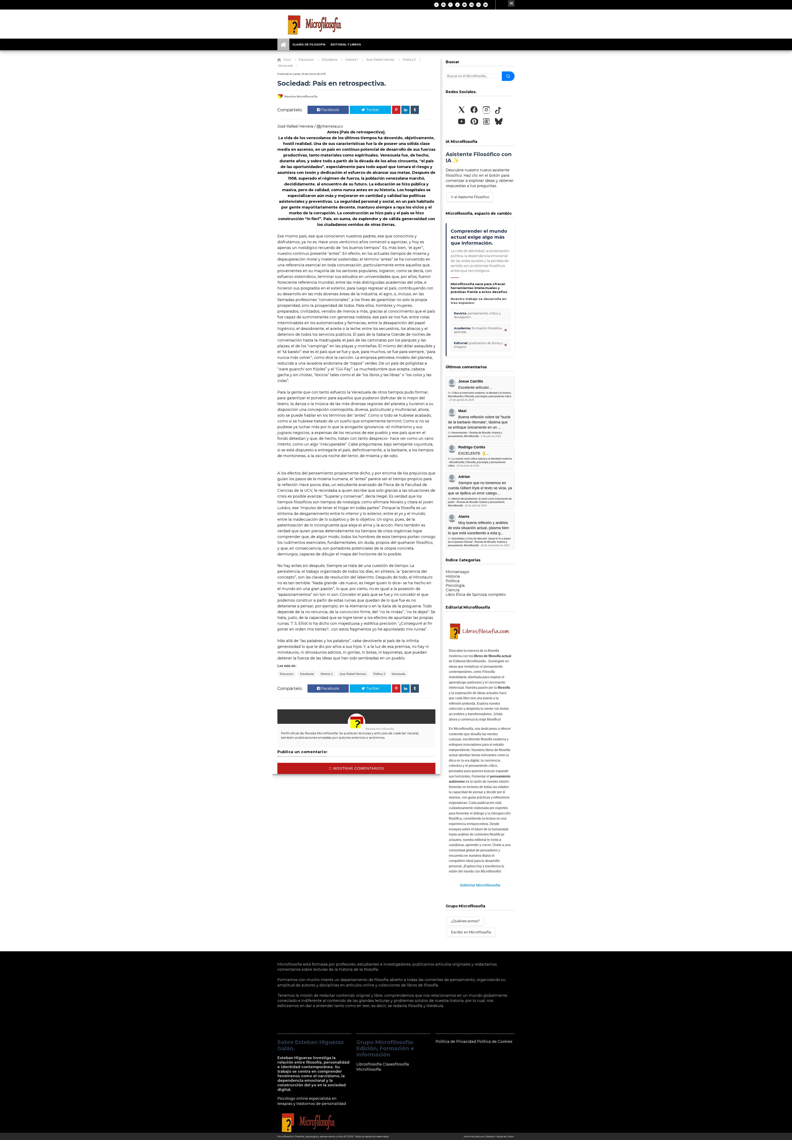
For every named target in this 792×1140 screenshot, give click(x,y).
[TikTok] (457, 4)
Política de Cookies (494, 1041)
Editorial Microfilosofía (480, 885)
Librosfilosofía (369, 1064)
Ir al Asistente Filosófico (470, 197)
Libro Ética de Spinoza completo (476, 594)
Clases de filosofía (308, 44)
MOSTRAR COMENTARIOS (358, 768)
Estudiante (307, 673)
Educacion (286, 673)
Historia (453, 576)
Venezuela (398, 673)
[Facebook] (443, 4)
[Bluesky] (485, 4)
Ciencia (453, 590)
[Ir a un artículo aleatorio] (511, 3)
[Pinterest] (471, 4)
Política (453, 581)
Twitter (372, 110)
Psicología (455, 585)
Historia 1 (327, 673)
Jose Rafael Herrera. (353, 673)
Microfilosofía (368, 1069)
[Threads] (478, 4)
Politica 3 (379, 673)
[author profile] (280, 98)
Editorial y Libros (346, 44)
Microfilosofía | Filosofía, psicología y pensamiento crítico (310, 1136)
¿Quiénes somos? (465, 921)
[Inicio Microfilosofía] (283, 44)
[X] (436, 4)
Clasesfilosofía (396, 1064)
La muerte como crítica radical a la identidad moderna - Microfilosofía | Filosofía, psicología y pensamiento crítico (480, 462)
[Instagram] (450, 4)
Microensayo (457, 572)
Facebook (329, 110)
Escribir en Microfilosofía (471, 932)
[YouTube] (464, 4)
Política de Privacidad (456, 1041)
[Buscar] (508, 76)
